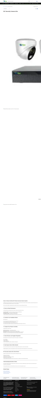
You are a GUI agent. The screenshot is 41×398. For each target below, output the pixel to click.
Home (3, 3)
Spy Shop (6, 6)
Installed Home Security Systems (6, 372)
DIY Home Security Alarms (6, 373)
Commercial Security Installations (18, 386)
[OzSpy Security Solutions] (5, 1)
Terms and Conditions (17, 384)
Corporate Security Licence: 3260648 (31, 383)
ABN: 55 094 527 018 (29, 384)
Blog (35, 3)
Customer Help (16, 383)
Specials (33, 3)
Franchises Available (17, 385)
